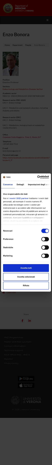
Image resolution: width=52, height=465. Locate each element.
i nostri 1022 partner (19, 198)
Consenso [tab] (8, 184)
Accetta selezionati (26, 277)
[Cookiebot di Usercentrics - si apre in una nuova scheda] (37, 177)
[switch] (45, 239)
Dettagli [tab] (20, 184)
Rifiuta (26, 285)
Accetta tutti (26, 268)
